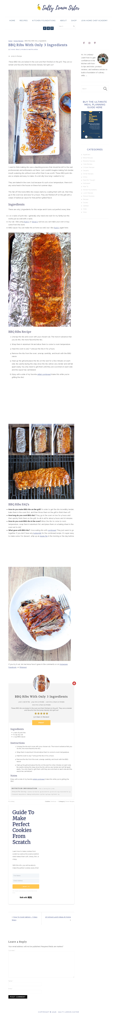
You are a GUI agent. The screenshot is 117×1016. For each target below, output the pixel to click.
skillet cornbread (44, 374)
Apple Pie (44, 536)
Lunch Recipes (88, 193)
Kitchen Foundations (90, 190)
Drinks (85, 177)
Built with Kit (26, 897)
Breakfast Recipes (89, 161)
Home (10, 41)
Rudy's (26, 222)
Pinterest (23, 667)
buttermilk (37, 533)
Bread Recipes (88, 158)
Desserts (86, 170)
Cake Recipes (87, 164)
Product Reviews (89, 196)
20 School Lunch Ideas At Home (58, 917)
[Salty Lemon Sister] (58, 15)
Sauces (85, 202)
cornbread (52, 530)
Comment (11, 950)
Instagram (64, 664)
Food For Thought (89, 180)
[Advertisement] (41, 403)
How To (85, 186)
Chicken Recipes (88, 167)
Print (41, 723)
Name (10, 981)
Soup (85, 212)
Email (10, 988)
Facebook (12, 667)
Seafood (86, 206)
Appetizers (86, 154)
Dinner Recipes (18, 41)
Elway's (35, 222)
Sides (85, 209)
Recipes (85, 199)
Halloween (86, 183)
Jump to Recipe (16, 56)
